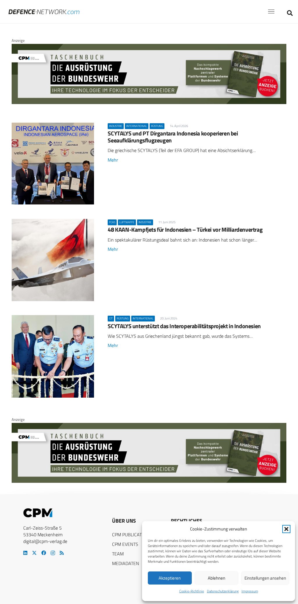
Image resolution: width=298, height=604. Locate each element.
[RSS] (62, 553)
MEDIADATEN (125, 563)
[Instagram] (53, 553)
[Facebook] (43, 553)
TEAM (118, 553)
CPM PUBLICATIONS (132, 534)
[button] (286, 529)
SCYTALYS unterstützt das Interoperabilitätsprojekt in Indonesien (184, 325)
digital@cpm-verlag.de (45, 541)
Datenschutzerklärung (223, 591)
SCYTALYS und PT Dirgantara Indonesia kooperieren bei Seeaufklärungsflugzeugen (173, 137)
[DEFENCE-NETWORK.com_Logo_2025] (44, 11)
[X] (34, 553)
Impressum (250, 591)
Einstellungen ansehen (265, 578)
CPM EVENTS (125, 544)
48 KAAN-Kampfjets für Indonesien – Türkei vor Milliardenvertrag (185, 229)
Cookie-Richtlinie (191, 591)
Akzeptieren (170, 578)
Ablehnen (216, 578)
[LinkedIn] (25, 553)
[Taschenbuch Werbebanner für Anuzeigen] (149, 103)
